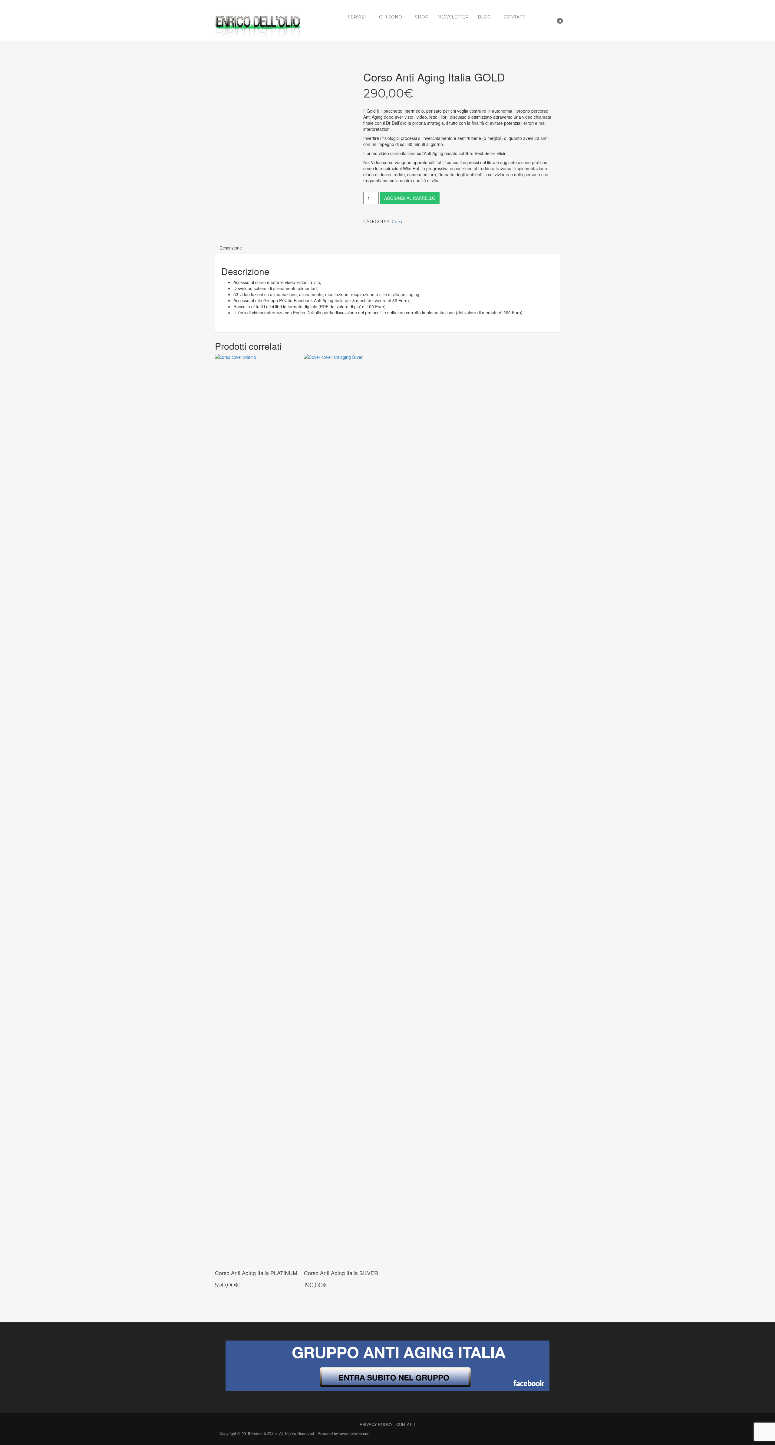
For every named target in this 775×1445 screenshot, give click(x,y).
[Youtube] (548, 1433)
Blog (484, 17)
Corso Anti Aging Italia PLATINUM (256, 1273)
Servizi (357, 17)
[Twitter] (538, 1433)
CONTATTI (405, 1424)
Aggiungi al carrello (409, 198)
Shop (421, 17)
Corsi (397, 221)
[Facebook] (527, 1433)
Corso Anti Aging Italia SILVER (341, 1273)
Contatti (515, 17)
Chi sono (390, 17)
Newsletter (453, 17)
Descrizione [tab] (230, 248)
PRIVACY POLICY (376, 1424)
